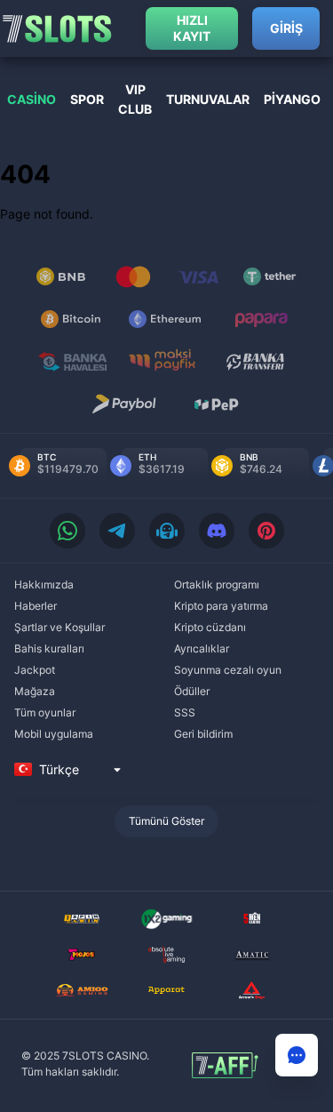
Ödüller (192, 691)
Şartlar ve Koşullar (59, 627)
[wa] (67, 530)
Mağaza (34, 691)
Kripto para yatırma (221, 605)
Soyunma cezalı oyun (227, 669)
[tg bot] (167, 530)
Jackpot (34, 669)
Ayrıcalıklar (201, 648)
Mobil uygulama (53, 733)
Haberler (35, 605)
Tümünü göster (166, 821)
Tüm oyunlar (44, 712)
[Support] (296, 1055)
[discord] (216, 530)
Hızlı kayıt (191, 28)
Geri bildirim (203, 733)
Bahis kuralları (49, 648)
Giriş (286, 28)
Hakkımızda (44, 584)
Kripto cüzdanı (210, 627)
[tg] (117, 530)
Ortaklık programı (216, 584)
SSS (184, 712)
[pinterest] (266, 530)
